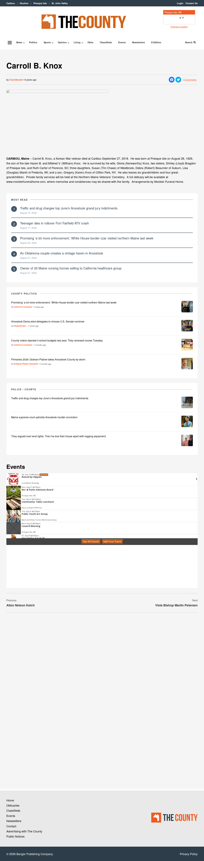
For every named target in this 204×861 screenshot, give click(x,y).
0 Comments (189, 79)
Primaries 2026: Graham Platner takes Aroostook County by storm (48, 359)
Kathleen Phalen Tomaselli (26, 363)
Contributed (15, 79)
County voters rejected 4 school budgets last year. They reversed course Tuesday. (57, 340)
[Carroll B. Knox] (102, 122)
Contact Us (192, 3)
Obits (90, 42)
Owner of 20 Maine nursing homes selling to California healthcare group (70, 268)
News (19, 42)
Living (77, 42)
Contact (11, 826)
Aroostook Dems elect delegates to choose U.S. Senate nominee (47, 321)
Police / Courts (23, 389)
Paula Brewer (20, 325)
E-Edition (156, 42)
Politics (33, 42)
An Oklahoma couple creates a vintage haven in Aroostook (61, 253)
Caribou (10, 3)
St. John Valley (60, 3)
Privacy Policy (189, 854)
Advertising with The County (24, 831)
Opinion (62, 42)
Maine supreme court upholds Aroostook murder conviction (44, 417)
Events (122, 42)
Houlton (24, 3)
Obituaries (12, 805)
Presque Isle (40, 3)
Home (10, 800)
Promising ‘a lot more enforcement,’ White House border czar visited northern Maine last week (86, 238)
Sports (47, 42)
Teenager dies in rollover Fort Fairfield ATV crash (54, 223)
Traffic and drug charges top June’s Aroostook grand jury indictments (68, 208)
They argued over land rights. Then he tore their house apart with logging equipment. (58, 436)
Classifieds (106, 42)
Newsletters (138, 42)
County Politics (24, 293)
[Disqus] (102, 659)
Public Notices (15, 836)
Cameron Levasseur (23, 306)
